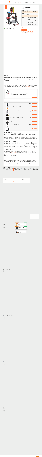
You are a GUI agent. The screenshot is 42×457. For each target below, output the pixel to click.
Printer (31, 32)
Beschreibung (6, 75)
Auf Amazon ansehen (35, 103)
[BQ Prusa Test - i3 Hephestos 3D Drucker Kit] (14, 51)
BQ (28, 31)
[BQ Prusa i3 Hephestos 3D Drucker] (10, 51)
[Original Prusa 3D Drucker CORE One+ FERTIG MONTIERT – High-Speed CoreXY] (7, 118)
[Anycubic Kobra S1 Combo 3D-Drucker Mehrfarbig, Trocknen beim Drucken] (7, 111)
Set (34, 32)
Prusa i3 (33, 32)
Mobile (18, 2)
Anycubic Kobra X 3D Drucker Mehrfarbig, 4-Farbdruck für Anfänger (16, 106)
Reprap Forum (13, 154)
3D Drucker (22, 8)
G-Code (36, 31)
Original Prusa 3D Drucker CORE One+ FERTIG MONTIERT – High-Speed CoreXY (16, 117)
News (36, 2)
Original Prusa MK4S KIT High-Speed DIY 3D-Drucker (14, 124)
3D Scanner (18, 161)
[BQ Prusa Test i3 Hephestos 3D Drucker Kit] (6, 51)
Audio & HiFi (23, 2)
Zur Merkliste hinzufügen (7, 164)
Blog (32, 1)
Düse (31, 31)
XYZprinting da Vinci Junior (34, 215)
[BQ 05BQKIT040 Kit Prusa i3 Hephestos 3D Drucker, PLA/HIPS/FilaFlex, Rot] (7, 91)
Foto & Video (26, 2)
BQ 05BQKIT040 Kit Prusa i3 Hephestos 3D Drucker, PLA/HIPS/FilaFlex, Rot (19, 89)
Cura (29, 31)
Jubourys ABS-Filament (13, 152)
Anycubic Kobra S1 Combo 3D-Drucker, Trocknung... (21, 231)
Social (34, 1)
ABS (27, 31)
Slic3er (35, 32)
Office (16, 2)
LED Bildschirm (27, 32)
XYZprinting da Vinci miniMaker (24, 179)
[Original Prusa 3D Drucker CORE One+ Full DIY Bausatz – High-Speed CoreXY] (7, 115)
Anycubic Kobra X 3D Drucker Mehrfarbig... (21, 224)
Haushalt (30, 2)
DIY (30, 31)
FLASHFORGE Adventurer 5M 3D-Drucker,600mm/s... (21, 227)
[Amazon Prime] (30, 111)
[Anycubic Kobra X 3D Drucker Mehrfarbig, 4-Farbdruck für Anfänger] (7, 107)
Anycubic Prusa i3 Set (28, 86)
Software (34, 2)
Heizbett (22, 32)
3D (20, 2)
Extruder (33, 31)
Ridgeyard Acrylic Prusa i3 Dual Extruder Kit (7, 179)
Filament (34, 31)
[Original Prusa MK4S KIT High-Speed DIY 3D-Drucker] (7, 125)
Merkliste (37, 1)
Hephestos (24, 32)
